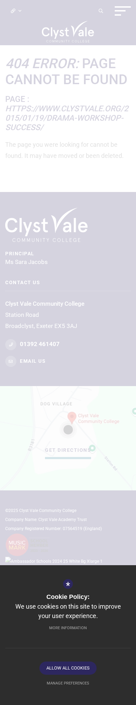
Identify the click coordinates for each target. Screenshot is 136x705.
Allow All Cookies (68, 668)
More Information (68, 628)
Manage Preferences (68, 683)
